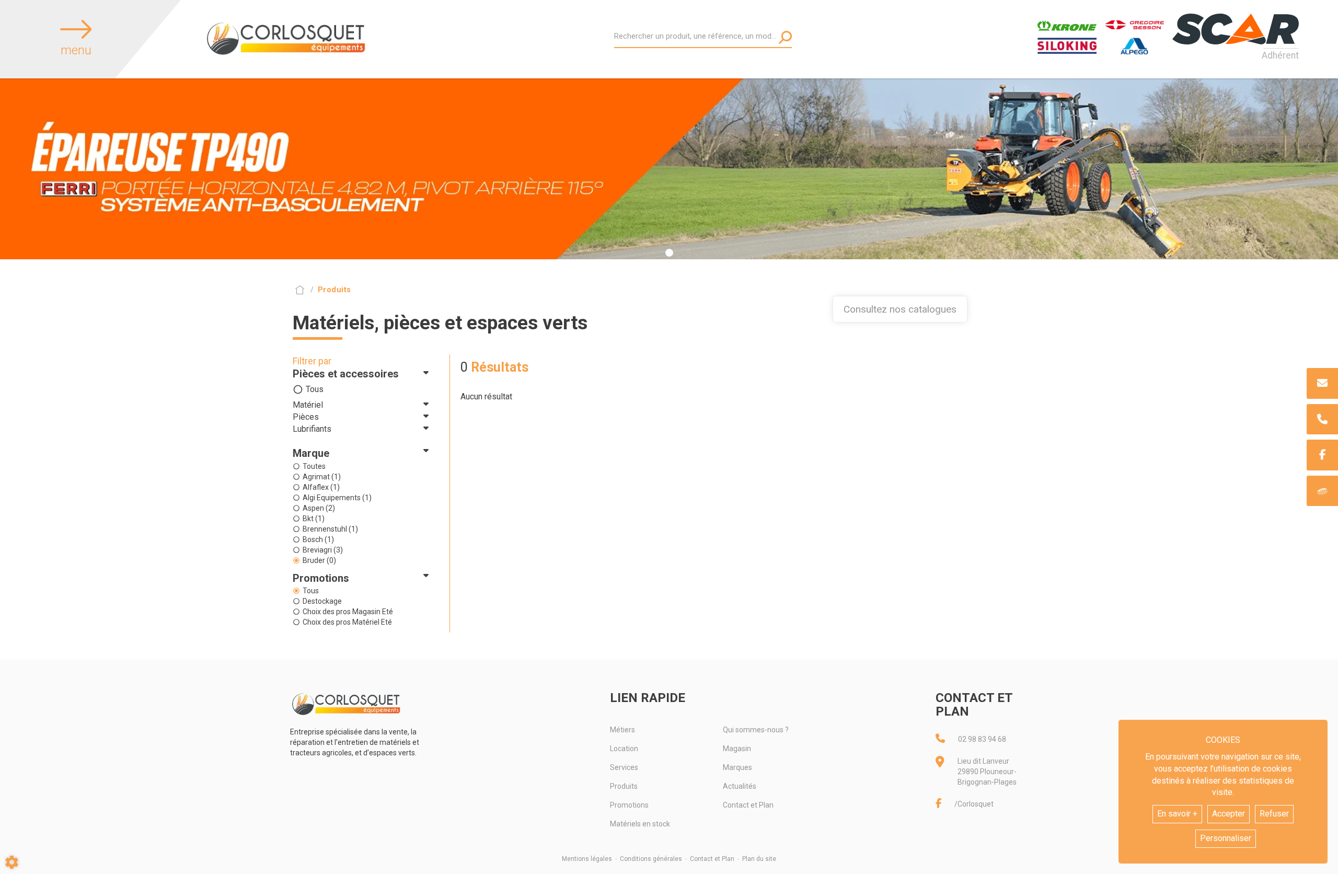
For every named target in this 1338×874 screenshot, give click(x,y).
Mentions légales (587, 858)
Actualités (739, 786)
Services (624, 767)
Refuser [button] (1274, 814)
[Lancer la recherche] (785, 37)
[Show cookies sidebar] (11, 862)
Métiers (622, 730)
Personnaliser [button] (1225, 838)
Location (624, 748)
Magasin (737, 748)
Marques (737, 767)
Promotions (629, 805)
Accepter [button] (1228, 814)
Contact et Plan (748, 805)
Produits (624, 786)
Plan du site (759, 858)
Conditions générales (651, 858)
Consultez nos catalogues (900, 309)
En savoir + (1177, 814)
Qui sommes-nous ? (756, 730)
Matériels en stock (640, 824)
